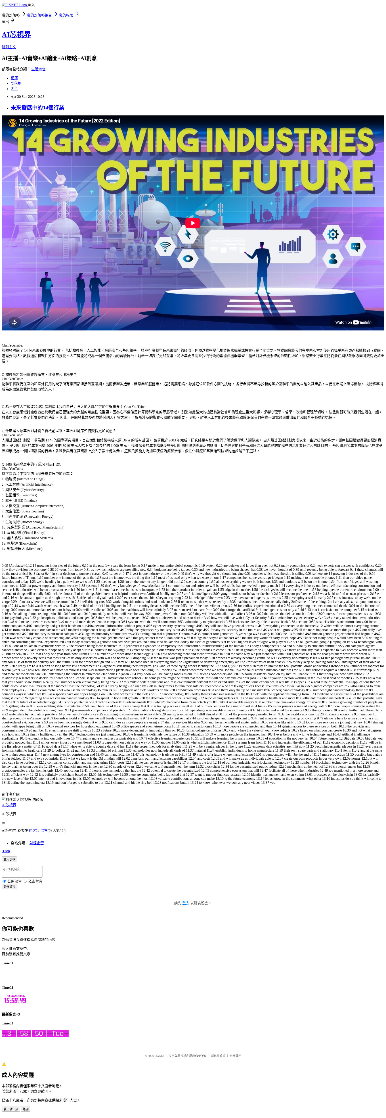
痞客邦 (34, 830)
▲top (6, 851)
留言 (44, 830)
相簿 (14, 78)
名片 (14, 89)
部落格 (16, 83)
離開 (26, 1109)
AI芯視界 (16, 35)
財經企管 (36, 843)
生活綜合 (38, 69)
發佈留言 (9, 886)
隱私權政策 (218, 1055)
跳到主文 (9, 47)
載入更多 (9, 859)
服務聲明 (235, 1055)
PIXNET (160, 1055)
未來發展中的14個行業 (37, 108)
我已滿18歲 (11, 1109)
